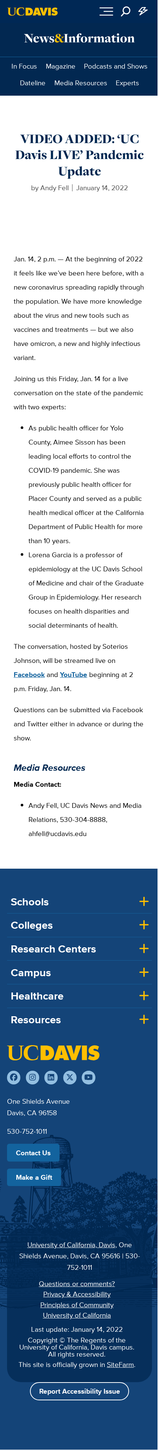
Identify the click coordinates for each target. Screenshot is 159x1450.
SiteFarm (120, 1364)
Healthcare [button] (37, 996)
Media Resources (80, 82)
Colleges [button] (32, 925)
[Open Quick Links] (143, 11)
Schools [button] (30, 901)
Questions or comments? (77, 1283)
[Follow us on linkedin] (51, 1077)
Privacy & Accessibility (77, 1294)
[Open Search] (126, 11)
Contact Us (33, 1152)
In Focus (24, 66)
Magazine (60, 66)
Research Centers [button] (53, 949)
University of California (77, 1315)
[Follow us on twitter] (70, 1077)
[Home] (53, 1052)
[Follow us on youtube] (88, 1077)
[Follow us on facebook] (13, 1077)
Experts (127, 82)
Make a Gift (34, 1177)
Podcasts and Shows (116, 66)
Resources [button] (36, 1019)
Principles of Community (77, 1304)
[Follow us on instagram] (32, 1077)
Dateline (32, 82)
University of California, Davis (71, 1244)
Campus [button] (31, 972)
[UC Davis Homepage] (32, 11)
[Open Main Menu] (106, 11)
